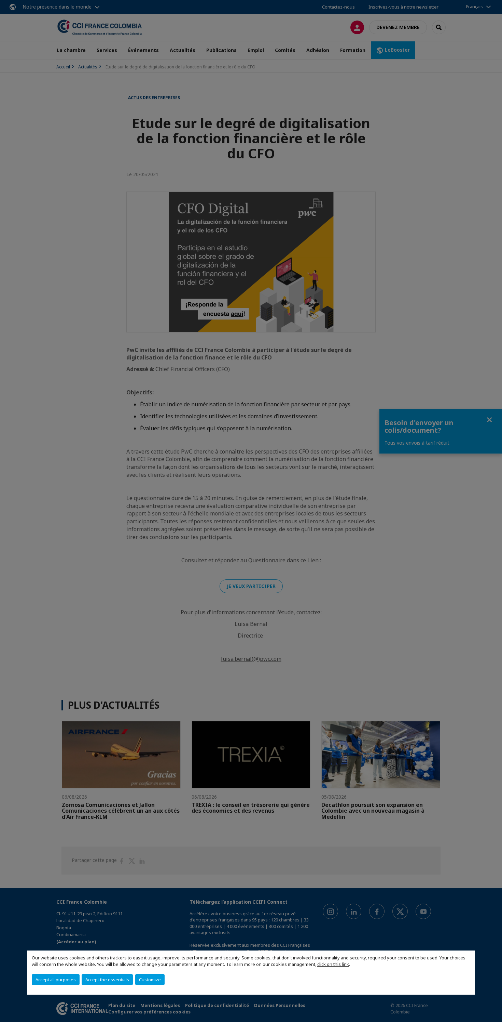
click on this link (333, 964)
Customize (150, 980)
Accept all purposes (56, 980)
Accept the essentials (107, 980)
